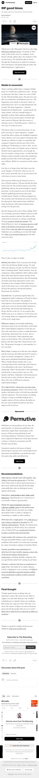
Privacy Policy (19, 753)
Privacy (19, 765)
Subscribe (28, 2)
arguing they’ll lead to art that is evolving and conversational (18, 531)
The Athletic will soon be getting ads (18, 479)
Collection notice (32, 765)
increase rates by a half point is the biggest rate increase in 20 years (19, 225)
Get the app (28, 769)
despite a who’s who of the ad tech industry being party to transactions (19, 555)
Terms (24, 765)
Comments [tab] (6, 673)
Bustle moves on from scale (10, 703)
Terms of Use (28, 750)
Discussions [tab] (15, 696)
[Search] (36, 696)
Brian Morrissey (6, 15)
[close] (33, 713)
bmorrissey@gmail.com (17, 629)
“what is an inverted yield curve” (16, 234)
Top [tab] (4, 696)
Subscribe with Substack (20, 745)
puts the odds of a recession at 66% (24, 229)
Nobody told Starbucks (10, 525)
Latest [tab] (8, 696)
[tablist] (9, 673)
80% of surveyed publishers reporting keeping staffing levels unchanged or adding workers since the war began (19, 573)
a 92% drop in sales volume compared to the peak (19, 521)
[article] (19, 704)
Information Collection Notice (23, 751)
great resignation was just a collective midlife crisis (15, 506)
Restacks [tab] (13, 673)
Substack (10, 774)
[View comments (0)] (10, 21)
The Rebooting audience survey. (19, 50)
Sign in (35, 2)
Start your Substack (15, 769)
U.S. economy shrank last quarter (16, 221)
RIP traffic (5, 701)
